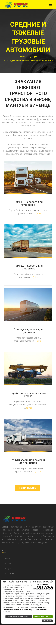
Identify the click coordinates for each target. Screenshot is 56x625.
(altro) (38, 213)
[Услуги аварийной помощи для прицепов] (28, 435)
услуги (34, 56)
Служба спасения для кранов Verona (28, 395)
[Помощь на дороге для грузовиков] (28, 177)
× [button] (52, 581)
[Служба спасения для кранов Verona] (28, 368)
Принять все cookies (42, 616)
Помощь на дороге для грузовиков (28, 203)
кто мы (8, 563)
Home (22, 56)
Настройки (47, 621)
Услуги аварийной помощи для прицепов (28, 461)
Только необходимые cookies (18, 616)
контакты (9, 573)
